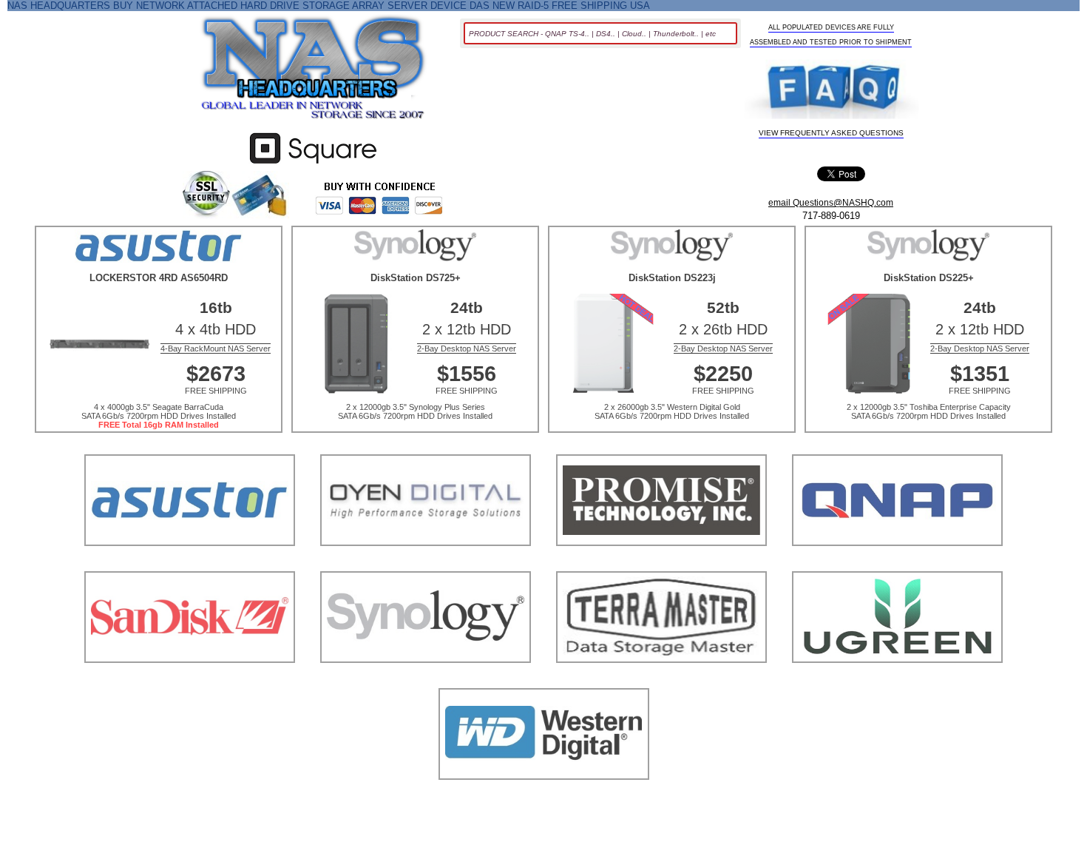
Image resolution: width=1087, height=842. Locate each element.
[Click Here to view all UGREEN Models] (897, 681)
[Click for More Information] (313, 164)
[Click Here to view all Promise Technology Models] (661, 564)
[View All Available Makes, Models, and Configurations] (313, 71)
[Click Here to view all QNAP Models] (897, 564)
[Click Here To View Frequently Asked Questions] (832, 90)
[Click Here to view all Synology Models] (425, 681)
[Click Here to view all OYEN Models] (425, 564)
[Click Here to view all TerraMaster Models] (661, 681)
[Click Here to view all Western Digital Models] (543, 798)
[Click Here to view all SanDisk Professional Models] (189, 681)
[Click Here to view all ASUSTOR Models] (189, 564)
